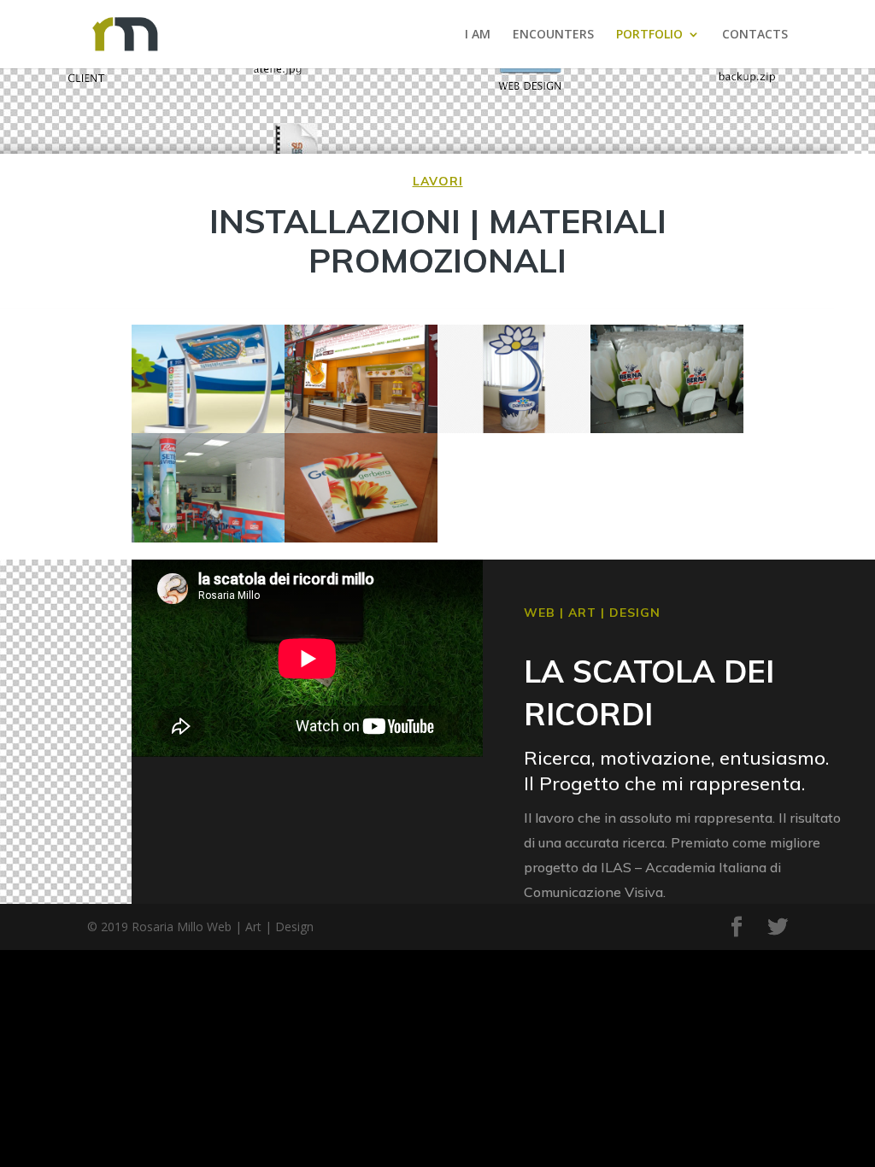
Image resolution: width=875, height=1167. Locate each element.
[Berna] (666, 379)
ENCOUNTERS (553, 35)
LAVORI (438, 181)
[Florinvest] (361, 487)
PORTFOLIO (649, 35)
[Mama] (361, 379)
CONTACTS (755, 35)
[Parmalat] (514, 379)
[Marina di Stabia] (208, 379)
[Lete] (208, 487)
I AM (477, 35)
